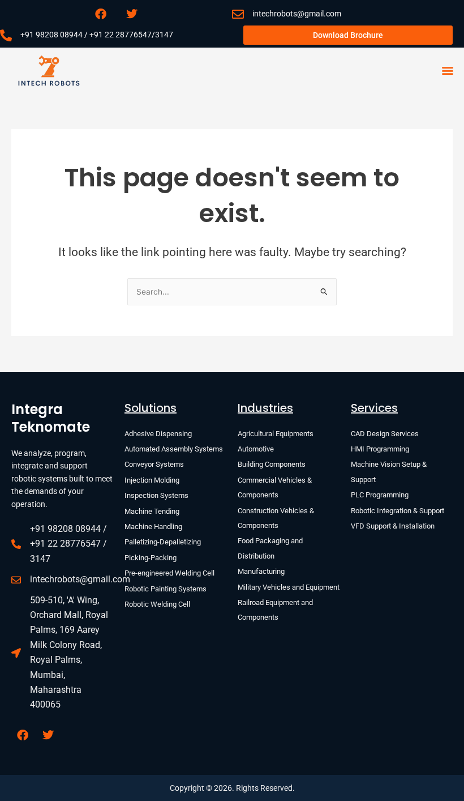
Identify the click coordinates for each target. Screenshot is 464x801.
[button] (447, 70)
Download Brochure (348, 35)
